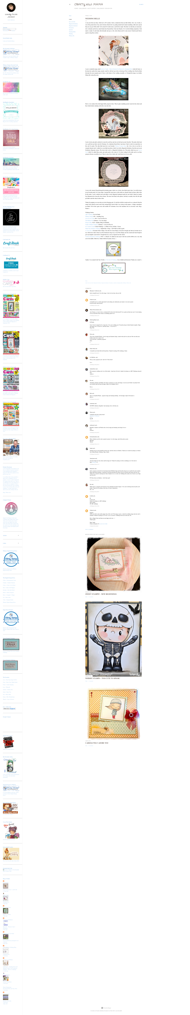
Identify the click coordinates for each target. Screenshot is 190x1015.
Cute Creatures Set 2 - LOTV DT (10, 889)
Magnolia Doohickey (73, 23)
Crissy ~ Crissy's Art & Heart (9, 585)
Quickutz (71, 29)
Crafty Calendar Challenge (91, 224)
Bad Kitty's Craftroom (94, 416)
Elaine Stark (92, 348)
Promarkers (71, 27)
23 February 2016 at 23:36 (94, 344)
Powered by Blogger (107, 1007)
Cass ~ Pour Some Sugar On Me (10, 679)
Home (76, 8)
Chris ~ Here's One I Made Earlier (10, 682)
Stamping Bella (72, 31)
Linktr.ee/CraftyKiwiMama (8, 41)
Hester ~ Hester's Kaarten (8, 592)
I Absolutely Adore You (96, 743)
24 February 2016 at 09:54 (94, 432)
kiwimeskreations (93, 436)
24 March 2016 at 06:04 (94, 526)
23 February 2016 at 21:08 (94, 305)
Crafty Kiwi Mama (88, 4)
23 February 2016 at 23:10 (94, 330)
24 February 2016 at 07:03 (94, 376)
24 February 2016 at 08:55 (94, 399)
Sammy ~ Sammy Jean (8, 689)
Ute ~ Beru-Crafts (7, 597)
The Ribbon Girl (89, 220)
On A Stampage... (7, 975)
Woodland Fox (6, 902)
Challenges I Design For (104, 8)
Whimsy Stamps (89, 216)
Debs (91, 393)
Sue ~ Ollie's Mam (7, 694)
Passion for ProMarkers (8, 919)
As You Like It (88, 230)
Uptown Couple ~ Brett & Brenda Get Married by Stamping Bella (116, 69)
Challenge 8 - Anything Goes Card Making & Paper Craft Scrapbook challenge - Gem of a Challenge (10, 968)
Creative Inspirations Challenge (92, 236)
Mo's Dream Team (7, 907)
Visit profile (11, 20)
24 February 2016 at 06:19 (94, 364)
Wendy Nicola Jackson (94, 309)
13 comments (90, 681)
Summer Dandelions (7, 982)
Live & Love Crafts (89, 218)
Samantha (94, 462)
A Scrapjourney (6, 994)
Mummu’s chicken (7, 914)
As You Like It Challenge (111, 260)
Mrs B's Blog (5, 882)
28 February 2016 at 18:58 (94, 506)
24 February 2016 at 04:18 (94, 353)
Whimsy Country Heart (120, 146)
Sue (91, 484)
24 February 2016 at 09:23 (94, 421)
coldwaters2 (92, 425)
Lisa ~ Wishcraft (6, 687)
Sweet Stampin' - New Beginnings (101, 594)
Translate (13, 30)
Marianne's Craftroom (94, 290)
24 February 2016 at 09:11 (94, 408)
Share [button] (70, 15)
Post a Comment (89, 529)
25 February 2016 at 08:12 (94, 454)
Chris (91, 334)
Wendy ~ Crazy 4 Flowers (8, 699)
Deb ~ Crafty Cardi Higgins (9, 587)
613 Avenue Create (89, 226)
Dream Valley (88, 222)
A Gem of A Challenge (8, 959)
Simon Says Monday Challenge (92, 228)
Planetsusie (92, 468)
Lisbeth (91, 496)
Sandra (91, 448)
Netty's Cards (6, 895)
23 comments (90, 596)
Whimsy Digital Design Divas (9, 602)
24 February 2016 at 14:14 (94, 444)
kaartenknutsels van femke (8, 933)
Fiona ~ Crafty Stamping (8, 684)
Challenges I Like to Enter (87, 8)
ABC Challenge (89, 214)
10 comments (90, 745)
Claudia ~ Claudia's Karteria (9, 582)
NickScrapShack (93, 320)
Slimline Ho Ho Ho (7, 1001)
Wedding (71, 33)
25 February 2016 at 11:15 (94, 464)
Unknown (92, 299)
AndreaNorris (93, 369)
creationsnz (92, 403)
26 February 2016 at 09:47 (94, 491)
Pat (90, 380)
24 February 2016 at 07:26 (94, 389)
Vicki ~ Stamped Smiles (8, 600)
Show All (5, 1003)
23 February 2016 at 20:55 (94, 295)
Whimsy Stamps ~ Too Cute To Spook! (102, 678)
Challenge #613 (6, 954)
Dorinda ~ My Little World (8, 590)
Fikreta (91, 412)
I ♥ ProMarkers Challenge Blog (9, 947)
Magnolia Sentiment (73, 25)
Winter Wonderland (7, 987)
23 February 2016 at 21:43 (94, 315)
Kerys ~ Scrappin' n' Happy (9, 595)
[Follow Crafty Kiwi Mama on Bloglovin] (9, 709)
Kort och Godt (72, 21)
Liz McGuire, (93, 357)
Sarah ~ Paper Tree (7, 692)
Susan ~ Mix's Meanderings (9, 697)
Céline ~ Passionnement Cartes (9, 580)
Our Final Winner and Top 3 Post (10, 988)
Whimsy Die (71, 35)
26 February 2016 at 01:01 (94, 480)
